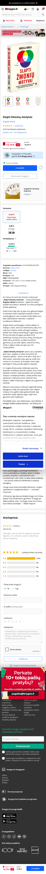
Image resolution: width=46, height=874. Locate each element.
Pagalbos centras (9, 707)
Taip (17, 589)
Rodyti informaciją (31, 448)
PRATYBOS (10, 20)
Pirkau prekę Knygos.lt (12, 584)
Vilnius (4, 775)
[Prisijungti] (38, 9)
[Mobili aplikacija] (9, 821)
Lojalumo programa (10, 717)
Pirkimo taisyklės (30, 700)
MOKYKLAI (28, 20)
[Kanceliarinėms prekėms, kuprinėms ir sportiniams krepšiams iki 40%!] (23, 32)
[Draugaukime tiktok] (14, 837)
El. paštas (7, 607)
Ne (8, 589)
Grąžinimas (6, 702)
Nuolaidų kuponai (9, 720)
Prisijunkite (16, 154)
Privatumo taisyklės (31, 705)
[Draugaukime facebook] (4, 837)
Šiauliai (4, 782)
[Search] (43, 14)
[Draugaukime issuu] (24, 837)
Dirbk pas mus (29, 715)
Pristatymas (6, 700)
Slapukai (27, 702)
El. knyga (11, 227)
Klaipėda (5, 780)
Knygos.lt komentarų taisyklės (24, 665)
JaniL (9, 251)
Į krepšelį (35, 868)
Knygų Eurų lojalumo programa (22, 799)
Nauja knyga (11, 217)
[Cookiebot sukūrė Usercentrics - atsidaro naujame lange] (32, 407)
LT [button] (28, 9)
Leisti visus (23, 456)
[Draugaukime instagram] (9, 837)
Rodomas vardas (10, 595)
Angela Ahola (15, 268)
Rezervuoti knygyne (20, 176)
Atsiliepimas (8, 627)
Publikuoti (23, 659)
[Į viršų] (41, 856)
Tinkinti (21, 464)
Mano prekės (7, 705)
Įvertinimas (8, 618)
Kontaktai (28, 707)
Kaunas (5, 778)
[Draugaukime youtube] (19, 837)
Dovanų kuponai (8, 715)
